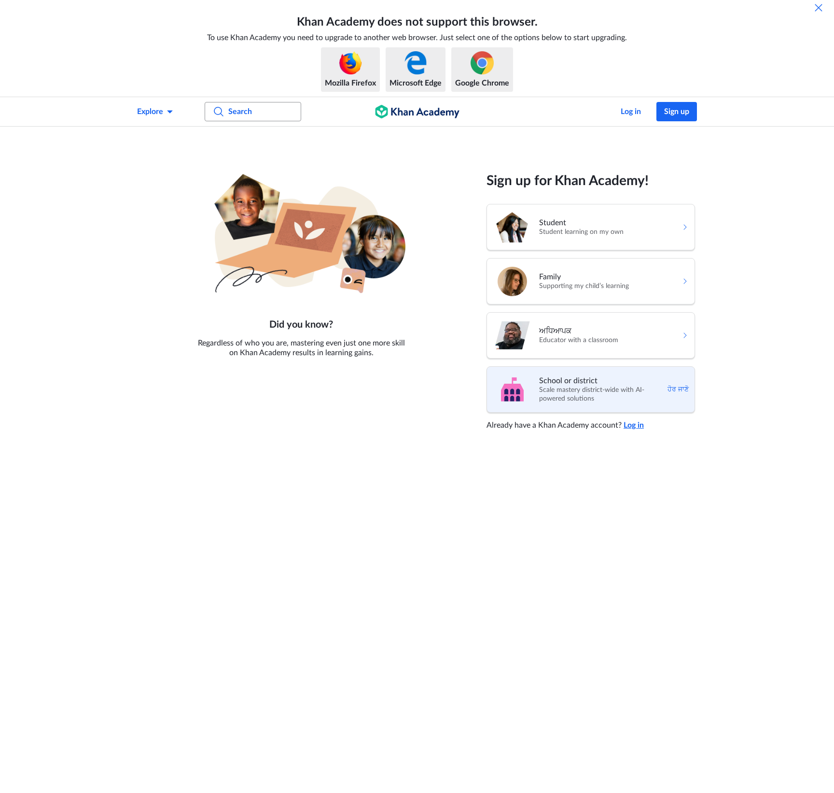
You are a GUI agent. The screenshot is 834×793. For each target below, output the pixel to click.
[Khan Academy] (417, 111)
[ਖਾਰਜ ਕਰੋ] (818, 7)
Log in (631, 111)
